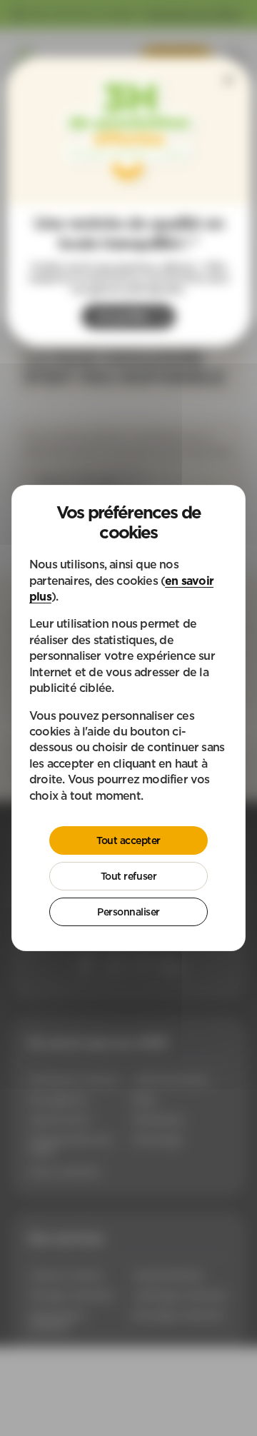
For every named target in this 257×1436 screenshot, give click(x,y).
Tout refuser (128, 876)
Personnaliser (128, 912)
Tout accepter (128, 840)
